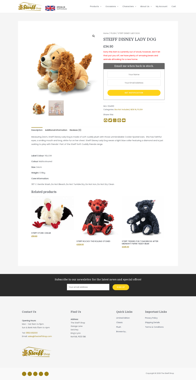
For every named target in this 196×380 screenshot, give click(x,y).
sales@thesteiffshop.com (40, 336)
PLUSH (113, 33)
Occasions (110, 6)
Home (106, 33)
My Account (161, 6)
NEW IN (133, 109)
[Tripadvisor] (41, 374)
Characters (128, 6)
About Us (144, 6)
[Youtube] (46, 374)
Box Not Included (122, 109)
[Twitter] (35, 374)
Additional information (56, 130)
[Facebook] (24, 374)
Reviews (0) (75, 130)
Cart (173, 6)
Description (37, 130)
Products (94, 6)
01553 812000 (32, 333)
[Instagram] (30, 374)
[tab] (37, 130)
